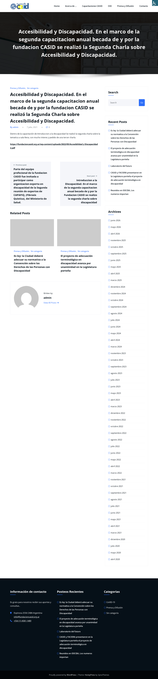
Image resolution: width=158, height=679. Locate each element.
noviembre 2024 (118, 293)
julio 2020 (115, 546)
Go (141, 102)
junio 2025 (115, 260)
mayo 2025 (116, 267)
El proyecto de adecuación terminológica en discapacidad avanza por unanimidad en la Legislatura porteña (79, 263)
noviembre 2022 (118, 419)
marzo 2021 (116, 532)
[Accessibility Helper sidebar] (155, 3)
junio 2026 (115, 220)
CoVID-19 (110, 602)
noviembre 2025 (118, 240)
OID (110, 6)
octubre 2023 (117, 360)
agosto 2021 (116, 499)
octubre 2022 (117, 426)
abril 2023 (115, 399)
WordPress (71, 675)
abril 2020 (115, 559)
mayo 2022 (116, 459)
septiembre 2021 (118, 492)
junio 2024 (115, 326)
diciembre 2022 (118, 413)
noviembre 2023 (118, 353)
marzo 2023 (116, 406)
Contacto (143, 6)
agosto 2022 (116, 439)
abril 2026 (115, 233)
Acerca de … (71, 6)
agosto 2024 (116, 313)
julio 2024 (115, 320)
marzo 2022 (116, 473)
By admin (14, 127)
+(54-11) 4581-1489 (22, 620)
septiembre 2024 (118, 306)
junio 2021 (115, 512)
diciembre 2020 (118, 539)
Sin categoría (32, 88)
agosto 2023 (116, 373)
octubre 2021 (117, 486)
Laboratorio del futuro (121, 166)
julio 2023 (115, 380)
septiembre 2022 (118, 433)
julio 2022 (115, 446)
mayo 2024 (116, 333)
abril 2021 (115, 526)
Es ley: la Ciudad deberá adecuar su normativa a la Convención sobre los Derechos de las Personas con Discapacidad (32, 263)
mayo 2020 (116, 552)
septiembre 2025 (118, 253)
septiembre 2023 (118, 366)
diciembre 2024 (118, 286)
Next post (91, 176)
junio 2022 (115, 453)
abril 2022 (115, 466)
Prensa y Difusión (125, 6)
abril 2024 (115, 340)
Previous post (21, 165)
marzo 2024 (116, 346)
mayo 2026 (116, 227)
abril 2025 (115, 273)
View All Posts (50, 302)
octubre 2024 (117, 300)
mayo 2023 (116, 393)
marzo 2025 (116, 280)
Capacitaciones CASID (92, 6)
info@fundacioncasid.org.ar (27, 617)
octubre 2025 (117, 247)
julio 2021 (115, 506)
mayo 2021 (116, 519)
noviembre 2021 (118, 479)
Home (57, 6)
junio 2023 (115, 386)
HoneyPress (90, 675)
